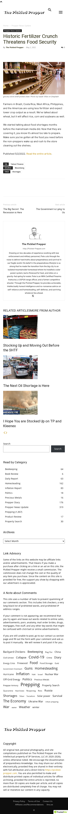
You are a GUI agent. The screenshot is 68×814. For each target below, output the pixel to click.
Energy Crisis (9, 663)
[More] (35, 54)
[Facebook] (6, 54)
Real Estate (19, 691)
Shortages (16, 171)
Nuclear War (51, 674)
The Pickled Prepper (15, 47)
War (6, 706)
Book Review (11, 473)
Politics (8, 492)
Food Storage (46, 663)
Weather (24, 707)
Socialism (31, 696)
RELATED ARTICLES (16, 310)
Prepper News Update (21, 25)
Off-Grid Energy (11, 679)
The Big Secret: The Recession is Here (13, 211)
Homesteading (12, 483)
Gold (57, 663)
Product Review (13, 516)
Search (6, 443)
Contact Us (48, 801)
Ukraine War (35, 701)
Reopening (31, 690)
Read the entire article (38, 153)
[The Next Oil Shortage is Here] (34, 367)
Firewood (22, 663)
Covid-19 (36, 657)
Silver (21, 696)
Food (34, 662)
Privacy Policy (19, 801)
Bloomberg (19, 168)
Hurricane (8, 674)
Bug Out (48, 652)
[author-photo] (34, 239)
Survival (57, 695)
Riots (40, 690)
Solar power (43, 695)
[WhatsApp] (28, 54)
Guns (29, 668)
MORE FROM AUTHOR (45, 310)
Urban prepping (51, 702)
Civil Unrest (8, 657)
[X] (13, 54)
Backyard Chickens (14, 651)
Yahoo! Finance (17, 164)
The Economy (14, 701)
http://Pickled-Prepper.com (34, 248)
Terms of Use (34, 801)
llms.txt (50, 804)
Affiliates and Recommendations (29, 804)
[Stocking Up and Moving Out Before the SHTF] (34, 327)
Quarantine (8, 690)
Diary (57, 657)
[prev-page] (4, 432)
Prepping (10, 511)
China (58, 651)
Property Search (13, 521)
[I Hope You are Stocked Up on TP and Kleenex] (34, 403)
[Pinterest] (21, 54)
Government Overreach (12, 669)
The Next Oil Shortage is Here (26, 386)
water (14, 707)
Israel (40, 674)
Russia (48, 690)
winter (35, 707)
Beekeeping (11, 469)
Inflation (23, 673)
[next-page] (6, 432)
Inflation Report (13, 488)
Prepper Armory (10, 685)
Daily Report (11, 478)
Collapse (21, 657)
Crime (49, 657)
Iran (34, 674)
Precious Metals (13, 497)
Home (6, 25)
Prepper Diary (12, 502)
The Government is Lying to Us (50, 211)
